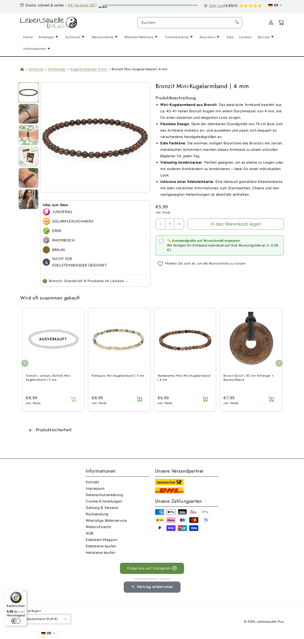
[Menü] (24, 592)
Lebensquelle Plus (270, 621)
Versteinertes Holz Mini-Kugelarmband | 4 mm (184, 378)
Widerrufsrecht (98, 527)
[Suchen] (237, 22)
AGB (89, 533)
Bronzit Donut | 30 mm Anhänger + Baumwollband (248, 378)
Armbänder (57, 69)
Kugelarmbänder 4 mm (89, 69)
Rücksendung (97, 514)
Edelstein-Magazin (101, 540)
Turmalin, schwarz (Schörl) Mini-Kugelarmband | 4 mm (48, 378)
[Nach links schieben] (24, 363)
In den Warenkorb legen (236, 224)
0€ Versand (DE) (82, 5)
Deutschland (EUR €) (42, 619)
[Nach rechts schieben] (279, 363)
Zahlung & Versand (102, 508)
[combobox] (190, 22)
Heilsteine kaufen (100, 552)
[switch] (16, 621)
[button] (152, 430)
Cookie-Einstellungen (104, 501)
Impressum (95, 488)
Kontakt (92, 482)
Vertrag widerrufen (155, 587)
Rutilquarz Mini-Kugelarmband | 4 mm (118, 376)
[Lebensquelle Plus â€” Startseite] (49, 22)
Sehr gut (216, 6)
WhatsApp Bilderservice (106, 520)
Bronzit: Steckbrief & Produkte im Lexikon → (86, 281)
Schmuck (36, 69)
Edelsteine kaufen (101, 546)
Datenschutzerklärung (104, 495)
